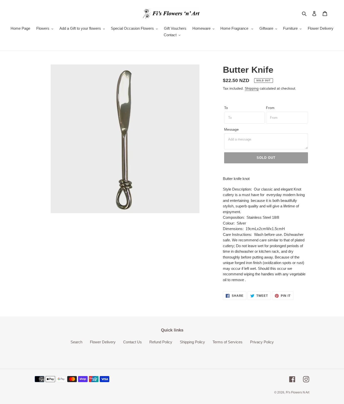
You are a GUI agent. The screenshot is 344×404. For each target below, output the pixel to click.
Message (231, 129)
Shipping (252, 88)
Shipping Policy (192, 342)
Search (76, 342)
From (270, 108)
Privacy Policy (262, 342)
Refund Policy (160, 342)
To (226, 108)
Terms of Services (228, 342)
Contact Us (132, 342)
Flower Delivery (103, 342)
